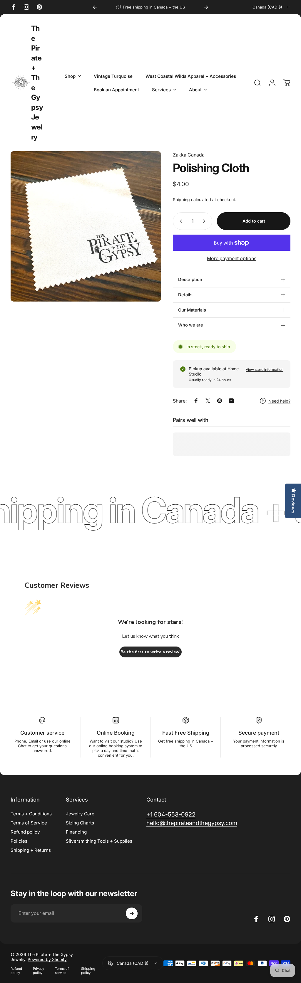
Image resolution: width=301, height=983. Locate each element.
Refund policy (25, 832)
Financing (76, 832)
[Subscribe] (132, 913)
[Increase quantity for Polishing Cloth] (205, 221)
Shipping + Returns (31, 850)
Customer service (42, 733)
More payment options (231, 258)
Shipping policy (88, 971)
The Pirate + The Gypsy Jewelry (37, 82)
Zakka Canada (189, 155)
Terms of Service (29, 823)
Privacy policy (38, 971)
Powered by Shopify (47, 959)
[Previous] (94, 7)
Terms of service (62, 971)
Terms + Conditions (31, 814)
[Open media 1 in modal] (86, 226)
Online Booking (116, 733)
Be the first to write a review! (150, 652)
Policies (19, 841)
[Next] (206, 7)
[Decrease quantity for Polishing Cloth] (180, 221)
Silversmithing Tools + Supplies (99, 841)
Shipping (181, 199)
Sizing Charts (80, 823)
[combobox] (271, 7)
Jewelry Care (80, 814)
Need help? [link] (279, 400)
